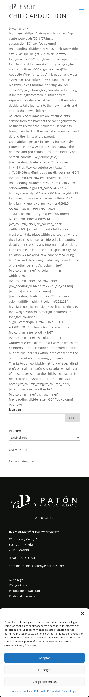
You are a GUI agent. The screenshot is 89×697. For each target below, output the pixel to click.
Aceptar (44, 658)
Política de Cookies (21, 691)
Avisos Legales (70, 691)
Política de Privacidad (47, 691)
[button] (82, 613)
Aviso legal (16, 580)
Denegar (44, 670)
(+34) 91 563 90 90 (22, 558)
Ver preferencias (44, 681)
